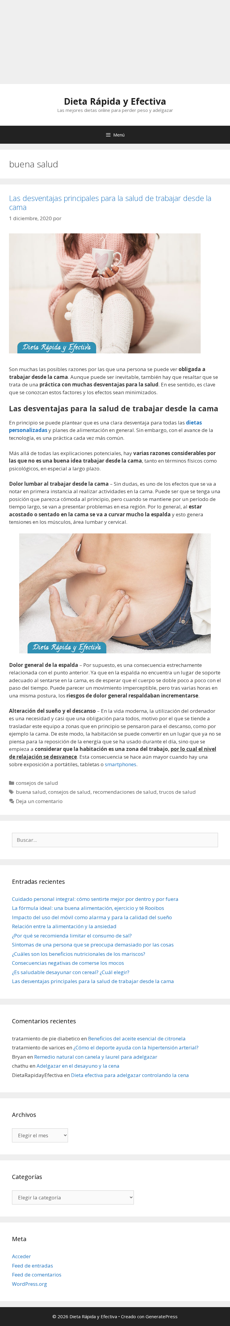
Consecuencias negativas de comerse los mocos (68, 962)
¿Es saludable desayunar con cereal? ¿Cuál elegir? (70, 972)
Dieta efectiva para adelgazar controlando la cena (130, 1075)
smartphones (120, 764)
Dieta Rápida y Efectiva (115, 101)
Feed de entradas (32, 1265)
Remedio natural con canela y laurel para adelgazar (95, 1056)
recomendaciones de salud (125, 791)
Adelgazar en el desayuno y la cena (78, 1065)
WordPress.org (29, 1283)
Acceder (21, 1256)
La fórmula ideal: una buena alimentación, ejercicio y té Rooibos (88, 907)
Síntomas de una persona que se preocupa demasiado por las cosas (93, 944)
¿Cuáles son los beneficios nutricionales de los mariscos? (78, 953)
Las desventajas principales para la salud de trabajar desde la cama (110, 202)
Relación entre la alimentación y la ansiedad (64, 926)
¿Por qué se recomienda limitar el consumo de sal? (72, 935)
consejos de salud (37, 782)
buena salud (31, 791)
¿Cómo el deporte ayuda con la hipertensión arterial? (136, 1047)
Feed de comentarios (36, 1274)
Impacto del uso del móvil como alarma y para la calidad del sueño (92, 917)
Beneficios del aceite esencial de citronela (137, 1038)
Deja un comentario (39, 801)
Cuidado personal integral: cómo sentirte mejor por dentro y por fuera (95, 899)
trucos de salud (177, 791)
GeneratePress (162, 1316)
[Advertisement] (115, 42)
